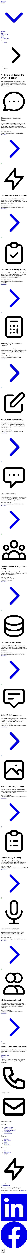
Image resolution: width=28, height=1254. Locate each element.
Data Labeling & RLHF (10, 1130)
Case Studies (7, 1144)
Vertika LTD (23, 1190)
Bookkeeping (7, 1131)
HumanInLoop (7, 1152)
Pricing (2, 37)
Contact (6, 1153)
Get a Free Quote (5, 38)
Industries (3, 31)
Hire (2, 33)
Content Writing (8, 1133)
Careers (5, 1143)
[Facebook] (14, 1248)
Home (5, 42)
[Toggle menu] (1, 40)
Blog (5, 1151)
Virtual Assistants (8, 1128)
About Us (6, 1139)
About (2, 35)
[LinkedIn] (14, 1220)
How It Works (4, 34)
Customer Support (8, 1127)
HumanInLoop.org (5, 1185)
